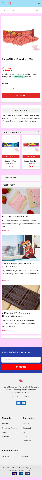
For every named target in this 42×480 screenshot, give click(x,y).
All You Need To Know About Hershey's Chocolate (16, 314)
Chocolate (27, 440)
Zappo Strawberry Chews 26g (31, 162)
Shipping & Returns (9, 428)
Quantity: (6, 83)
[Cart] (40, 3)
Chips (25, 436)
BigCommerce (33, 467)
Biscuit (26, 424)
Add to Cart (11, 157)
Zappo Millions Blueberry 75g (11, 162)
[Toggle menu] (3, 3)
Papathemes (28, 470)
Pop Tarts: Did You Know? (15, 216)
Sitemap (5, 436)
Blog (4, 432)
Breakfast (27, 428)
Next (38, 132)
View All (25, 456)
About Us (5, 424)
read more (6, 230)
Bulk (24, 432)
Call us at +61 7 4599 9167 (21, 396)
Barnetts (5, 456)
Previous (35, 132)
